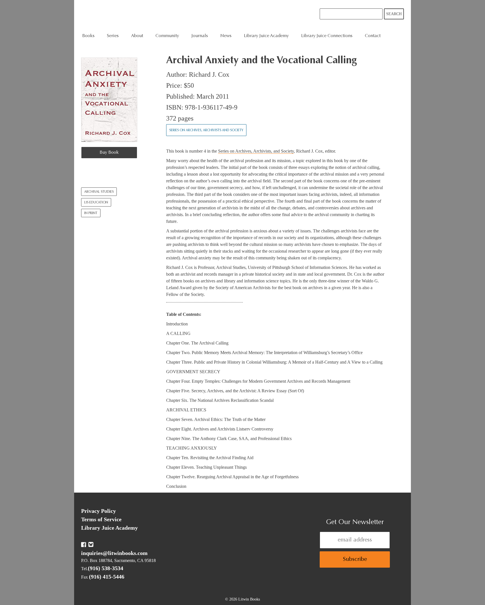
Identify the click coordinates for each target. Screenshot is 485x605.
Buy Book (109, 152)
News (226, 36)
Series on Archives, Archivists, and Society (256, 151)
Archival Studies (99, 192)
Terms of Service (101, 519)
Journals (199, 36)
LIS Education (96, 202)
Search (394, 14)
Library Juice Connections (327, 36)
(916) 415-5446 (106, 577)
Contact (373, 36)
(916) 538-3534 (105, 568)
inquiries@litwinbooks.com (114, 553)
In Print (90, 213)
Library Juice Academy (266, 36)
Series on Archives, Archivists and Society (206, 130)
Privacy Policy (98, 511)
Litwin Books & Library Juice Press (166, 15)
